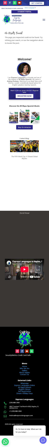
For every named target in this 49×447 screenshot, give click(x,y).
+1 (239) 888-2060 (15, 411)
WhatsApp (25, 383)
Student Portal (25, 12)
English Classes (24, 389)
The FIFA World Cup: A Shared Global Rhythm (24, 157)
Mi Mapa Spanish (24, 387)
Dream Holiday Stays (24, 393)
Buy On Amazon (24, 127)
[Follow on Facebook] (10, 3)
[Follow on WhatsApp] (15, 3)
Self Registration (24, 391)
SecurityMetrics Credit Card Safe (18, 355)
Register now (24, 96)
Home (24, 366)
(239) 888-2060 (14, 402)
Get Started (36, 3)
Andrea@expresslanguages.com (21, 415)
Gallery (24, 370)
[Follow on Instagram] (5, 3)
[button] (5, 441)
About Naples (24, 372)
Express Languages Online (24, 385)
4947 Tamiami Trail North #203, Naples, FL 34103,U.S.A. (24, 407)
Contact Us (24, 374)
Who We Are (24, 368)
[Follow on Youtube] (19, 3)
